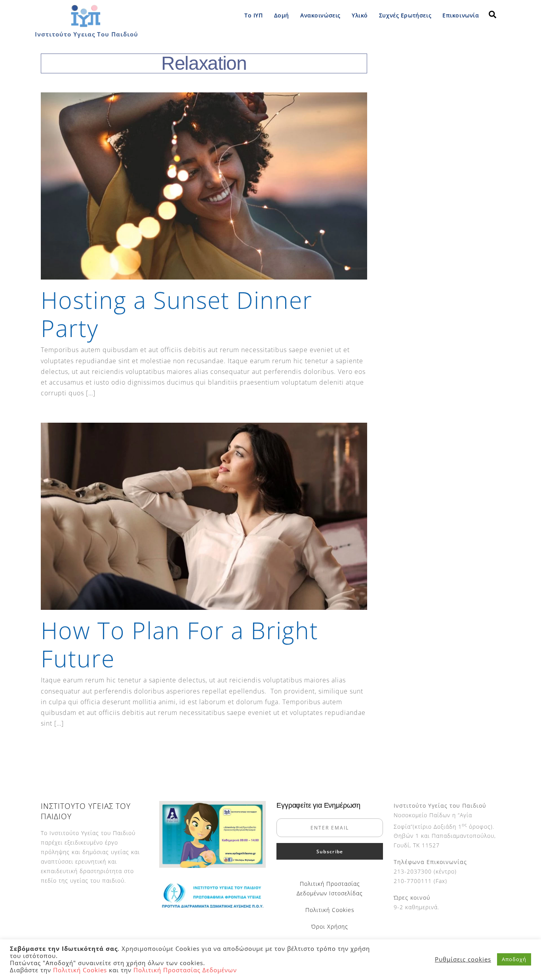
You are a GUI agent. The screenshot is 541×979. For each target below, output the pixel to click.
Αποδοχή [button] (514, 959)
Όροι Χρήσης (329, 926)
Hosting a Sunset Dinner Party (176, 314)
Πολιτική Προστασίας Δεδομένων (185, 970)
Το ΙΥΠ (253, 15)
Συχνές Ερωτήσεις (405, 15)
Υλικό (360, 15)
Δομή (281, 15)
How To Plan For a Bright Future (179, 644)
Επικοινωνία (460, 15)
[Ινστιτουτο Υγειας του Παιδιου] (85, 25)
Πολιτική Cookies (329, 910)
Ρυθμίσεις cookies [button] (463, 959)
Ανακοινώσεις (320, 15)
